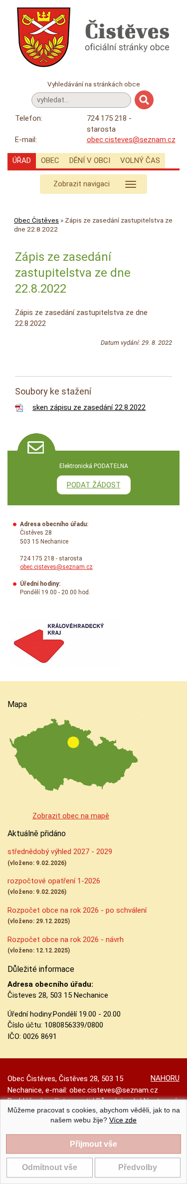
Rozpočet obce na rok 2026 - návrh (65, 939)
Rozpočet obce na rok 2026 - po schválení (77, 910)
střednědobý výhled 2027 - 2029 (59, 851)
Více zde (123, 1120)
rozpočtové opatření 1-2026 (53, 880)
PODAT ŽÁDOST (94, 484)
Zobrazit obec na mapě (70, 815)
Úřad (21, 160)
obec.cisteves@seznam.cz (131, 139)
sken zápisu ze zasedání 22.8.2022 (89, 407)
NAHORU (165, 1078)
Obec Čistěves (36, 220)
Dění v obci (89, 160)
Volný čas (140, 160)
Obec (50, 160)
